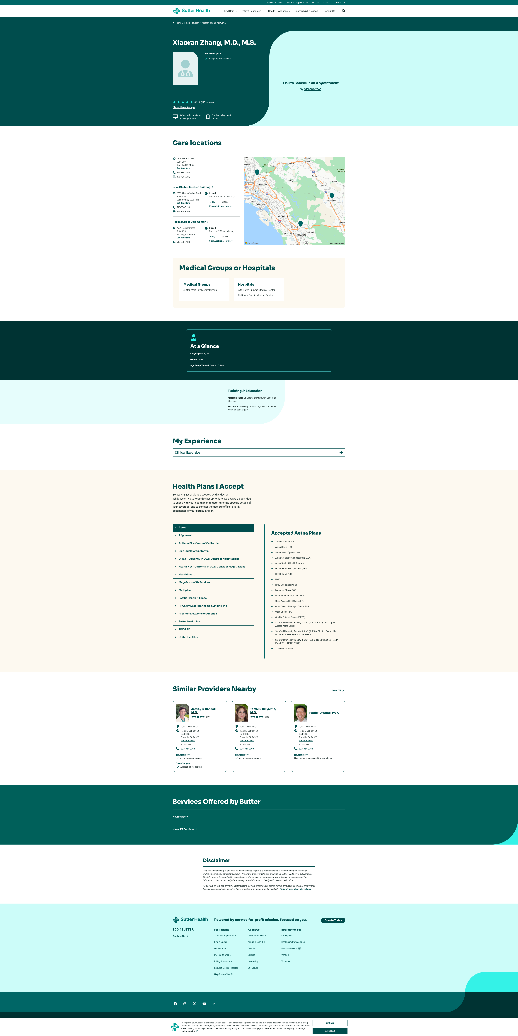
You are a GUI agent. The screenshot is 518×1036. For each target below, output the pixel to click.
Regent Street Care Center (189, 221)
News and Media (291, 948)
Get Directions (183, 168)
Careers (327, 2)
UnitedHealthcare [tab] (190, 637)
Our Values (253, 967)
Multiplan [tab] (185, 590)
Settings (330, 1023)
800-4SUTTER (183, 929)
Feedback (341, 243)
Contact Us (340, 2)
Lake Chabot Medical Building (191, 187)
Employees (286, 935)
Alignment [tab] (185, 535)
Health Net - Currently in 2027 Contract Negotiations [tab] (212, 566)
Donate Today (333, 920)
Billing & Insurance (223, 961)
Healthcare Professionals (293, 941)
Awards (251, 948)
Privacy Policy (190, 1031)
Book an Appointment (297, 2)
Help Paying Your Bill (224, 974)
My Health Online (275, 2)
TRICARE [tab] (184, 629)
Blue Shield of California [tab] (194, 551)
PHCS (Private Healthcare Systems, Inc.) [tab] (204, 605)
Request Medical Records (226, 967)
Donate (315, 2)
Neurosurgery (180, 816)
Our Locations (221, 948)
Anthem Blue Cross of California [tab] (199, 543)
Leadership (253, 961)
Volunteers (286, 961)
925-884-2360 (312, 89)
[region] (294, 201)
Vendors (285, 954)
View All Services (183, 829)
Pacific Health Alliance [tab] (193, 598)
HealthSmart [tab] (187, 574)
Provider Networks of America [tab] (198, 613)
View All (336, 690)
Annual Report (257, 941)
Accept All (330, 1031)
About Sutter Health (257, 935)
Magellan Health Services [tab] (194, 582)
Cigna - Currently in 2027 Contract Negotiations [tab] (209, 558)
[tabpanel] (304, 591)
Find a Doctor (220, 941)
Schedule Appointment (225, 935)
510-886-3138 (183, 207)
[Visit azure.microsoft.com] (252, 243)
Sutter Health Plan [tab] (190, 621)
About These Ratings (184, 107)
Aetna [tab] (182, 527)
